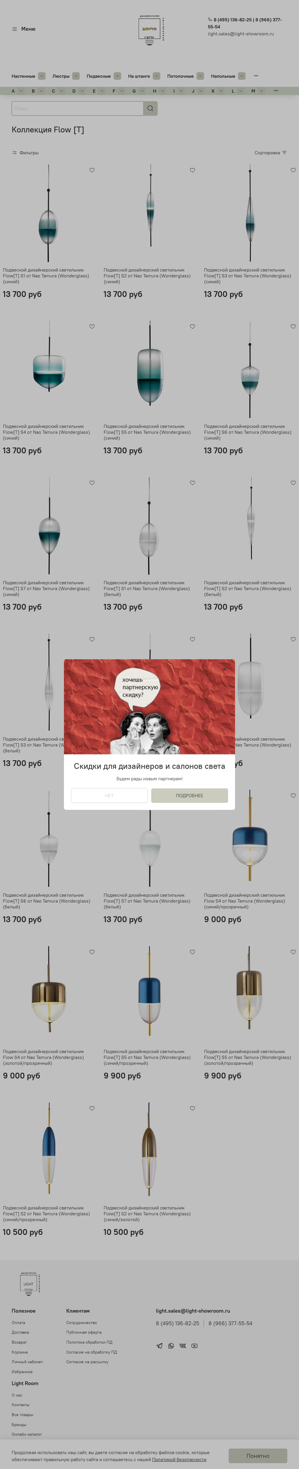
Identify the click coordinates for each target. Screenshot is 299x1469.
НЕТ (109, 796)
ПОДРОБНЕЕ (189, 796)
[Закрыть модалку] (224, 669)
